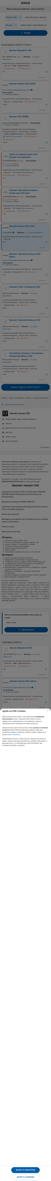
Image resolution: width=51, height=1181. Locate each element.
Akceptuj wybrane (25, 1177)
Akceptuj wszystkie (25, 1170)
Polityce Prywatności (13, 734)
